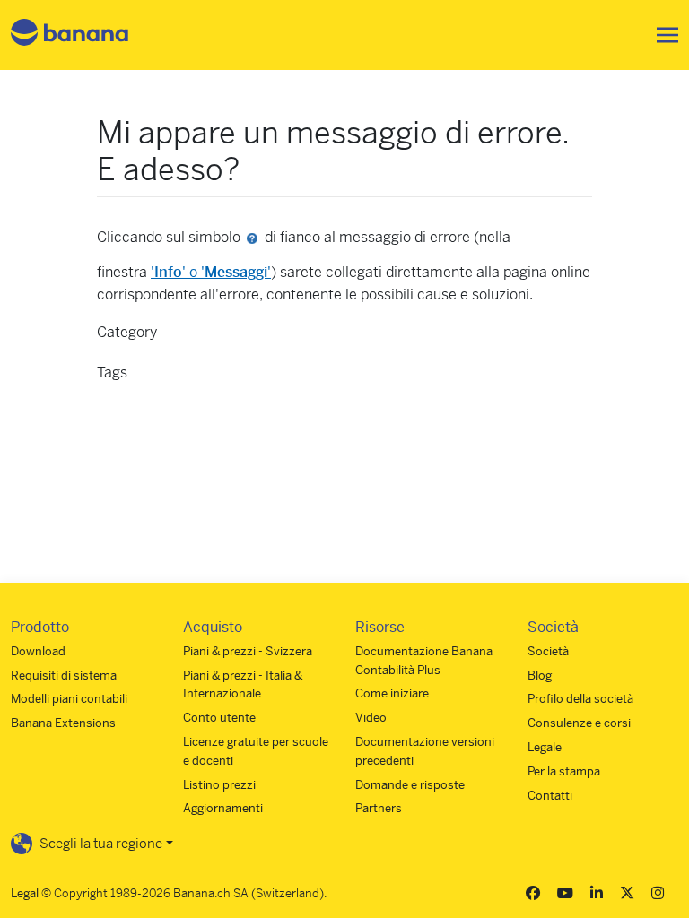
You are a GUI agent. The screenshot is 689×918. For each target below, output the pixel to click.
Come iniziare (392, 693)
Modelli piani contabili (69, 698)
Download (38, 651)
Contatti (550, 795)
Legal (25, 893)
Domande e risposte (410, 784)
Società (548, 651)
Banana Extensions (63, 723)
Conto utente (219, 717)
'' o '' (211, 272)
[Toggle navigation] (662, 35)
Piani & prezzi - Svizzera (247, 651)
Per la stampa (564, 771)
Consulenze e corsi (579, 723)
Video (371, 717)
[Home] (70, 35)
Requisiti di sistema (64, 675)
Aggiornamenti (223, 808)
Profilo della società (580, 698)
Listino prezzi (219, 784)
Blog (540, 675)
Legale (545, 747)
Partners (378, 808)
